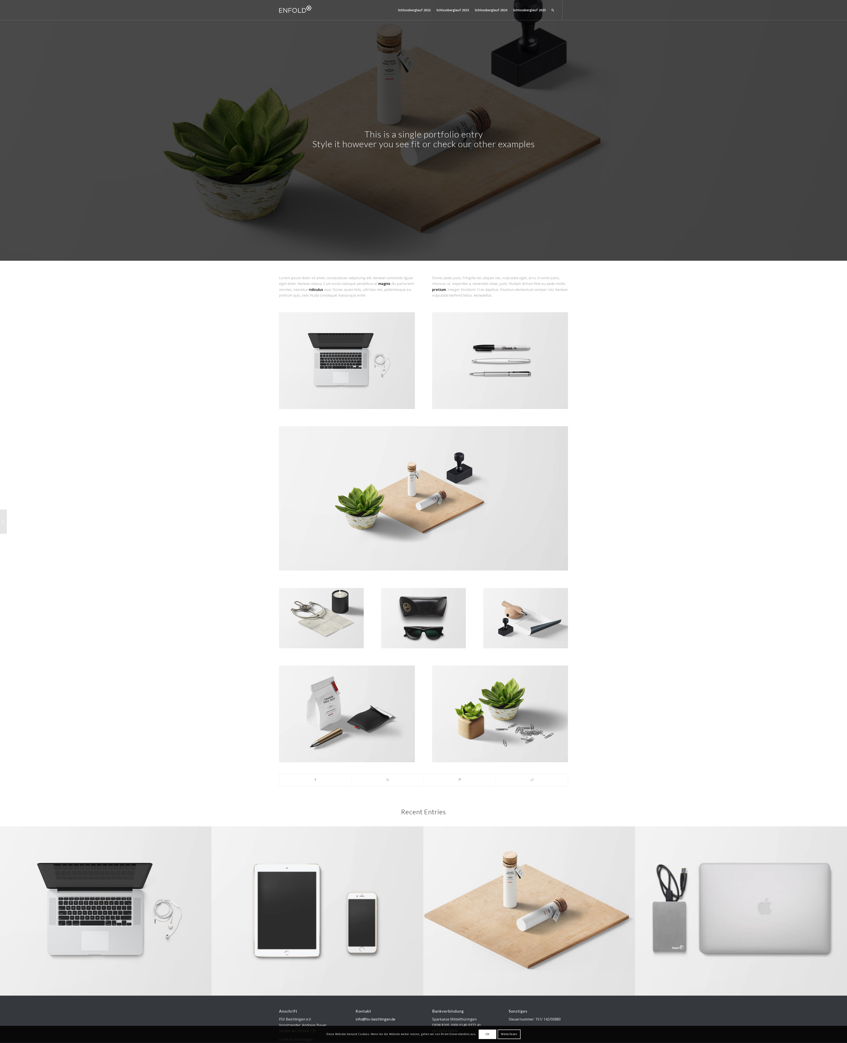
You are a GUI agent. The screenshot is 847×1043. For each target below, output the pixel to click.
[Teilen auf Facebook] (315, 779)
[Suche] (553, 10)
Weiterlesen (509, 1034)
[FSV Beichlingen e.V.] (312, 10)
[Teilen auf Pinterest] (460, 779)
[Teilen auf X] (388, 779)
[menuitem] (414, 10)
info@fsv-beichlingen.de (375, 1019)
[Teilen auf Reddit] (532, 779)
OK (487, 1034)
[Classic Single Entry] (3, 521)
